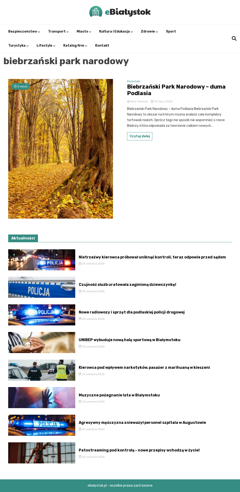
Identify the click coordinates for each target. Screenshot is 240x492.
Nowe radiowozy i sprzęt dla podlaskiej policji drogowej (132, 312)
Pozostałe (133, 81)
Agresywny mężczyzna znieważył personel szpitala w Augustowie (142, 422)
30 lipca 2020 (163, 101)
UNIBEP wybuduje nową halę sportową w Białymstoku (129, 340)
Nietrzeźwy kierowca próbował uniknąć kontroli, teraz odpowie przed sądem (152, 257)
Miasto (82, 32)
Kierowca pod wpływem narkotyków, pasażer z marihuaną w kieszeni (144, 367)
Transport (57, 32)
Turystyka (17, 46)
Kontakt (102, 46)
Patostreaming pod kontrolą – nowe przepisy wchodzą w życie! (139, 450)
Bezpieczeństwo (22, 32)
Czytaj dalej (140, 136)
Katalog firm (73, 46)
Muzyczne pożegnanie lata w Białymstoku (119, 395)
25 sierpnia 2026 (93, 263)
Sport (171, 32)
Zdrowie (148, 32)
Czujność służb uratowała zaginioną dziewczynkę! (127, 284)
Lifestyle (44, 46)
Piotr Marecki (139, 101)
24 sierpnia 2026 (93, 346)
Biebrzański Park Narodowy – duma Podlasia (176, 90)
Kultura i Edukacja (114, 32)
